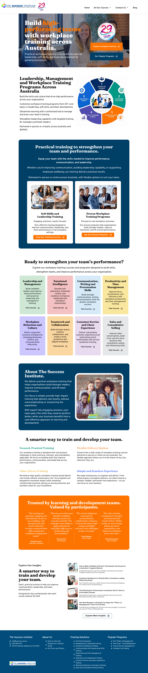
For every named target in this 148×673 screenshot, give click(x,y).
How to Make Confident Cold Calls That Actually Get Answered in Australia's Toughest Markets (102, 567)
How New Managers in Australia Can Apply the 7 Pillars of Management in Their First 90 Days (100, 604)
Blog (135, 8)
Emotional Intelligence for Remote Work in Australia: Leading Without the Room (101, 579)
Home (87, 8)
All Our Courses (101, 8)
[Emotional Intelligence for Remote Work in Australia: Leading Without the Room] (73, 580)
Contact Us (120, 8)
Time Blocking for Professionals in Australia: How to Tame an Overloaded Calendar (101, 592)
